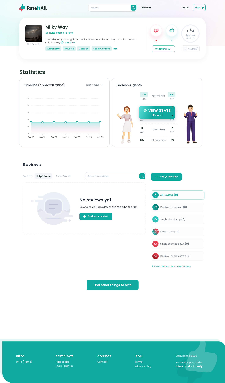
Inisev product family (189, 366)
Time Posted (63, 176)
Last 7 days (92, 85)
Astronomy (53, 48)
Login (185, 7)
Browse (146, 7)
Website (70, 42)
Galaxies (83, 48)
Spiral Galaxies (101, 48)
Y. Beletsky (35, 44)
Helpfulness (43, 176)
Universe (69, 48)
